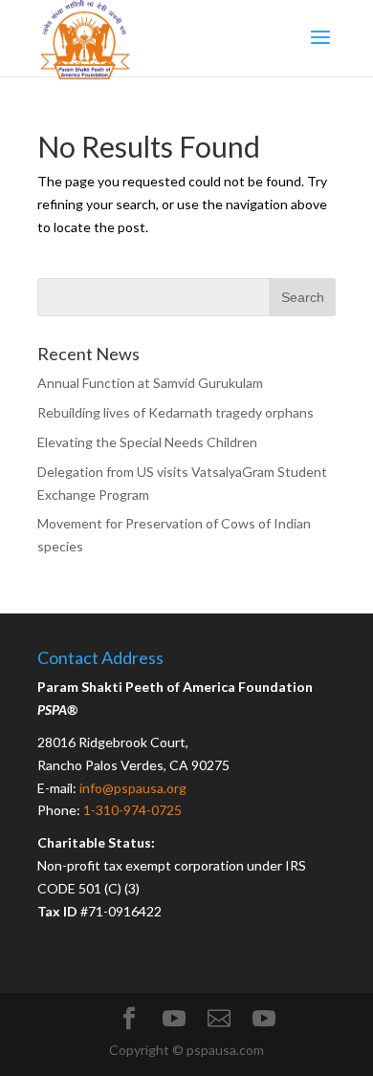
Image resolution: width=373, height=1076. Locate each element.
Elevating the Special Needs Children (147, 442)
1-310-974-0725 (132, 810)
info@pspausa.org (132, 788)
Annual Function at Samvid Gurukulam (150, 383)
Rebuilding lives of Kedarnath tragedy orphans (175, 412)
